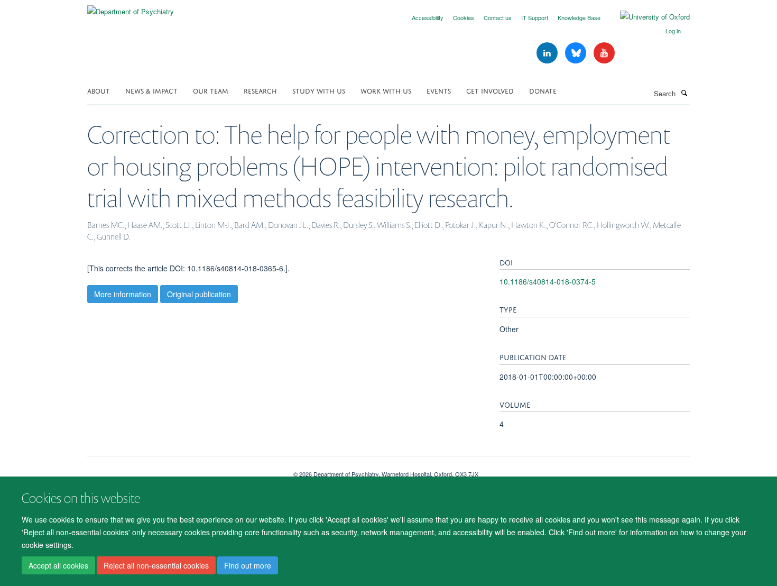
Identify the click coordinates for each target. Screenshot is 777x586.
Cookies (463, 17)
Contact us (498, 17)
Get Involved (490, 90)
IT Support (534, 17)
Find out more (247, 565)
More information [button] (122, 294)
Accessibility (427, 17)
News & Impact (151, 90)
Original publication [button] (199, 294)
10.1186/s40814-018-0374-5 (548, 281)
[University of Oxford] (647, 17)
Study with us (318, 90)
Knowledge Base (579, 17)
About (98, 90)
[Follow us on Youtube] (604, 53)
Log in (673, 30)
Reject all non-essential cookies (156, 565)
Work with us (385, 90)
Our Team (210, 90)
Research (260, 90)
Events (439, 90)
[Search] (684, 92)
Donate (543, 90)
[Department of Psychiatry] (130, 8)
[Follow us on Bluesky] (576, 53)
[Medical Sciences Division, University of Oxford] (182, 470)
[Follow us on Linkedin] (548, 53)
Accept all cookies (58, 565)
